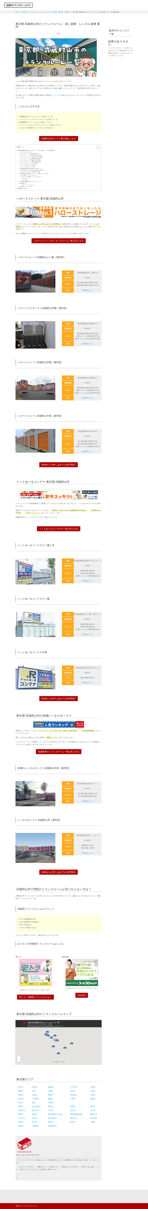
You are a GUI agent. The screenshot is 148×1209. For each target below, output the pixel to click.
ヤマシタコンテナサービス (29, 184)
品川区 (72, 1091)
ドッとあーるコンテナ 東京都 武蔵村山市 (31, 162)
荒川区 (34, 1087)
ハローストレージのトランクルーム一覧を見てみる (59, 241)
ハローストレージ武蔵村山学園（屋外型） (32, 158)
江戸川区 (73, 1087)
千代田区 (35, 1099)
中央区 (20, 1099)
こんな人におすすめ (27, 152)
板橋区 (50, 1087)
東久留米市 (52, 1118)
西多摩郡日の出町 (55, 1114)
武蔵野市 (35, 1126)
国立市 (92, 1106)
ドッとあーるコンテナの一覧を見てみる (58, 529)
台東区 (92, 1095)
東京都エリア (24, 183)
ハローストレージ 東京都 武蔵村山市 (30, 153)
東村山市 (73, 1118)
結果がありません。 (23, 188)
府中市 (34, 1122)
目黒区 (50, 1102)
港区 (34, 1102)
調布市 (34, 1114)
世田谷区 (73, 1095)
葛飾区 (20, 1091)
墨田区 (50, 1095)
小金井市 (21, 1110)
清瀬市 (72, 1106)
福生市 (50, 1122)
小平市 (50, 1110)
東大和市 (93, 1118)
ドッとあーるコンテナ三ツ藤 (29, 165)
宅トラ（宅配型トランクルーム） (35, 997)
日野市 (20, 1122)
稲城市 (20, 1126)
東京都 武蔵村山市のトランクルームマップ (31, 181)
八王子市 (21, 1118)
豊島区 (50, 1099)
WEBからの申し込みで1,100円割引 (58, 872)
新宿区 (20, 1095)
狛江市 (72, 1110)
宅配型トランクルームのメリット (30, 175)
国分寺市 (35, 1110)
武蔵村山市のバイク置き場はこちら (58, 138)
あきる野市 (36, 1106)
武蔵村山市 (52, 1126)
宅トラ (25, 178)
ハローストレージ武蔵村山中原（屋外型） (32, 160)
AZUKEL (26, 179)
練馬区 (92, 1099)
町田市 (72, 1122)
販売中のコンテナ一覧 (26, 186)
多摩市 (20, 1114)
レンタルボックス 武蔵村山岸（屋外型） (32, 171)
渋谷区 (92, 1091)
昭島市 (20, 1106)
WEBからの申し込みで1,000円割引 (58, 465)
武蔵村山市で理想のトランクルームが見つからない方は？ (35, 173)
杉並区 (34, 1095)
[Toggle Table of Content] (96, 147)
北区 (34, 1091)
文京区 (20, 1102)
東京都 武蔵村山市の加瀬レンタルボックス (31, 168)
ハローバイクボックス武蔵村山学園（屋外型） (33, 157)
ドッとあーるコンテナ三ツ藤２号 (30, 163)
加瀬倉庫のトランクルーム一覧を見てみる (58, 751)
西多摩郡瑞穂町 (76, 1114)
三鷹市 (92, 1122)
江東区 (50, 1091)
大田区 (92, 1087)
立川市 (92, 1110)
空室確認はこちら (88, 290)
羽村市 (34, 1118)
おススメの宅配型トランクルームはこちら (32, 176)
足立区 (20, 1087)
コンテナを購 (59, 95)
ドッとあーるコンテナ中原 (29, 166)
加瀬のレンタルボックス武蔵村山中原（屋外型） (33, 170)
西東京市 (93, 1114)
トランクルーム (80, 95)
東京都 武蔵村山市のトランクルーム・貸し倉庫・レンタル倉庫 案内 (36, 150)
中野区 (72, 1099)
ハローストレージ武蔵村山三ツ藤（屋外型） (32, 155)
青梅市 (50, 1106)
